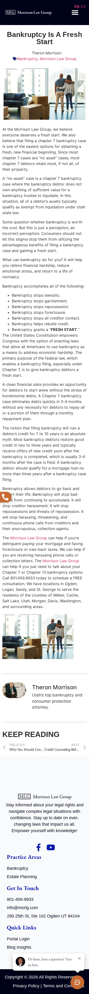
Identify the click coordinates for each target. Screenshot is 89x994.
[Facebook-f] (38, 847)
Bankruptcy (27, 58)
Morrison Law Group (58, 58)
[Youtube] (51, 847)
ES (83, 6)
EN (77, 6)
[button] (75, 12)
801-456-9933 (20, 899)
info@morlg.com (22, 907)
